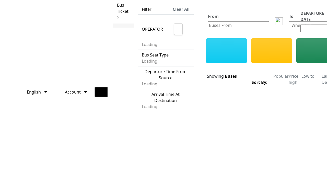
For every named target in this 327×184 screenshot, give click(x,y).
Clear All (181, 9)
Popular (281, 76)
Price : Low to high (301, 79)
